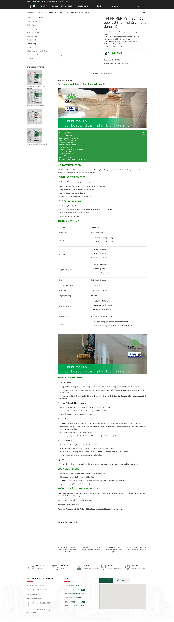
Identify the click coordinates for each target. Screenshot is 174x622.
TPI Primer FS (125, 63)
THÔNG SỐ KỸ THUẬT (67, 142)
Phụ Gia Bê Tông (32, 40)
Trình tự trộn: (67, 151)
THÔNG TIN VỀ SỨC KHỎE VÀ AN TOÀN (73, 160)
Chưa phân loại (32, 29)
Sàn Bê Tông (40, 13)
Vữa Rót (30, 58)
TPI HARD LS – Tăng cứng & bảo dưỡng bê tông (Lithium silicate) (68, 550)
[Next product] (146, 13)
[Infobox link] (39, 568)
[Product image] (91, 535)
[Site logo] (31, 6)
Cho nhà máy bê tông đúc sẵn (37, 144)
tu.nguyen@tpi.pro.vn (77, 605)
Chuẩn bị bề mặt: (68, 147)
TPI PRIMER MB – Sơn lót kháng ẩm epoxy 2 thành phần (114, 550)
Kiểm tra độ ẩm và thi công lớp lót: (73, 149)
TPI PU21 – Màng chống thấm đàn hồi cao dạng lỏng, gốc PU (137, 550)
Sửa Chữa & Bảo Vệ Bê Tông (37, 51)
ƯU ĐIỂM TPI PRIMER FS (68, 140)
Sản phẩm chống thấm (34, 125)
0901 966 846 (73, 602)
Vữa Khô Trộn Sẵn (33, 55)
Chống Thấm (31, 25)
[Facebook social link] (143, 6)
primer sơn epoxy (113, 63)
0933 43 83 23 (73, 590)
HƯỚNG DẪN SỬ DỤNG (68, 145)
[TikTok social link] (145, 6)
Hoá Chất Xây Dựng (33, 32)
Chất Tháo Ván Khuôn (34, 21)
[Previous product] (142, 13)
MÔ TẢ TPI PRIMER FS (67, 136)
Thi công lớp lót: (69, 153)
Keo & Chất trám (32, 36)
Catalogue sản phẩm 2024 (36, 86)
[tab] (95, 73)
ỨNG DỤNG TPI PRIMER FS (69, 138)
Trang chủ (30, 13)
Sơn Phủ (30, 47)
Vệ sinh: (65, 155)
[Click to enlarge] (61, 55)
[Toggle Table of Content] (142, 133)
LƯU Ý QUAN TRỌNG (67, 157)
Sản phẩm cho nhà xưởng (36, 105)
